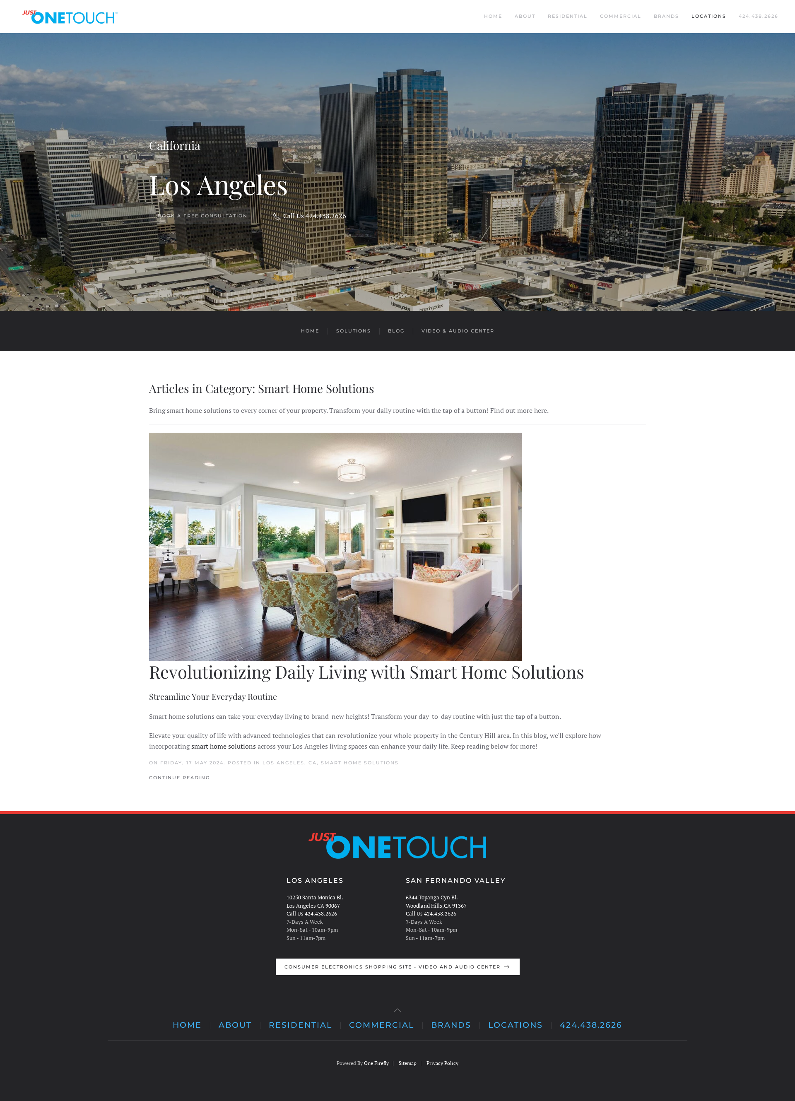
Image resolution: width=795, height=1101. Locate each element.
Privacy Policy (442, 1063)
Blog (396, 331)
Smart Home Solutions (360, 763)
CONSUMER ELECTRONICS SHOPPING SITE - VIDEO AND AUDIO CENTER (392, 967)
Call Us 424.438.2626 (314, 215)
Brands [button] (666, 16)
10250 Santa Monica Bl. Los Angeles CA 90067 (315, 901)
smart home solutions (223, 746)
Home (493, 16)
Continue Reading (179, 778)
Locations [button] (708, 16)
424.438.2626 (758, 16)
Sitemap (408, 1063)
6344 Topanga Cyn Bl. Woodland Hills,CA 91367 (436, 901)
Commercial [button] (620, 16)
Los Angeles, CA (290, 763)
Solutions (353, 331)
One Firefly (376, 1063)
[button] (397, 1010)
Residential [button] (568, 16)
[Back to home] (68, 16)
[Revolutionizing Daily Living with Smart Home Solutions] (397, 547)
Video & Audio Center (458, 331)
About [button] (525, 16)
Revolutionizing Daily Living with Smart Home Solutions (366, 671)
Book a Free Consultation (203, 216)
